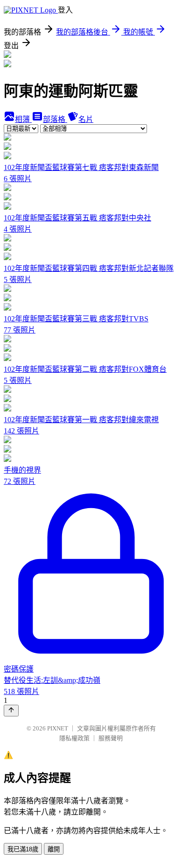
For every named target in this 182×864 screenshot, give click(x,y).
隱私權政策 (74, 738)
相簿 (23, 119)
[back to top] (11, 710)
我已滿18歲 (22, 849)
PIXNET (57, 728)
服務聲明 (110, 738)
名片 (85, 119)
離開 (54, 849)
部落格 (55, 119)
